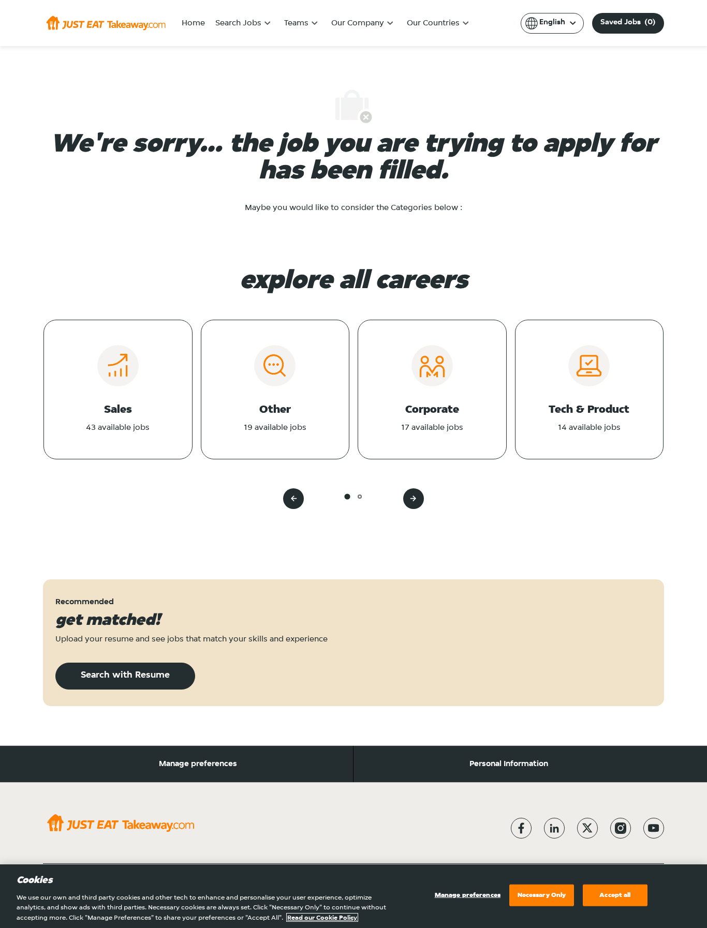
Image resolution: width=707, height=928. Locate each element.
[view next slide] (413, 498)
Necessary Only (542, 895)
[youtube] (653, 828)
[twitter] (587, 828)
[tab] (347, 496)
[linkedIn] (554, 828)
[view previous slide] (293, 498)
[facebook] (521, 828)
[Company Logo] (106, 23)
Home (193, 23)
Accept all (614, 895)
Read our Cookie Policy (322, 917)
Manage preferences (198, 764)
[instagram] (620, 828)
